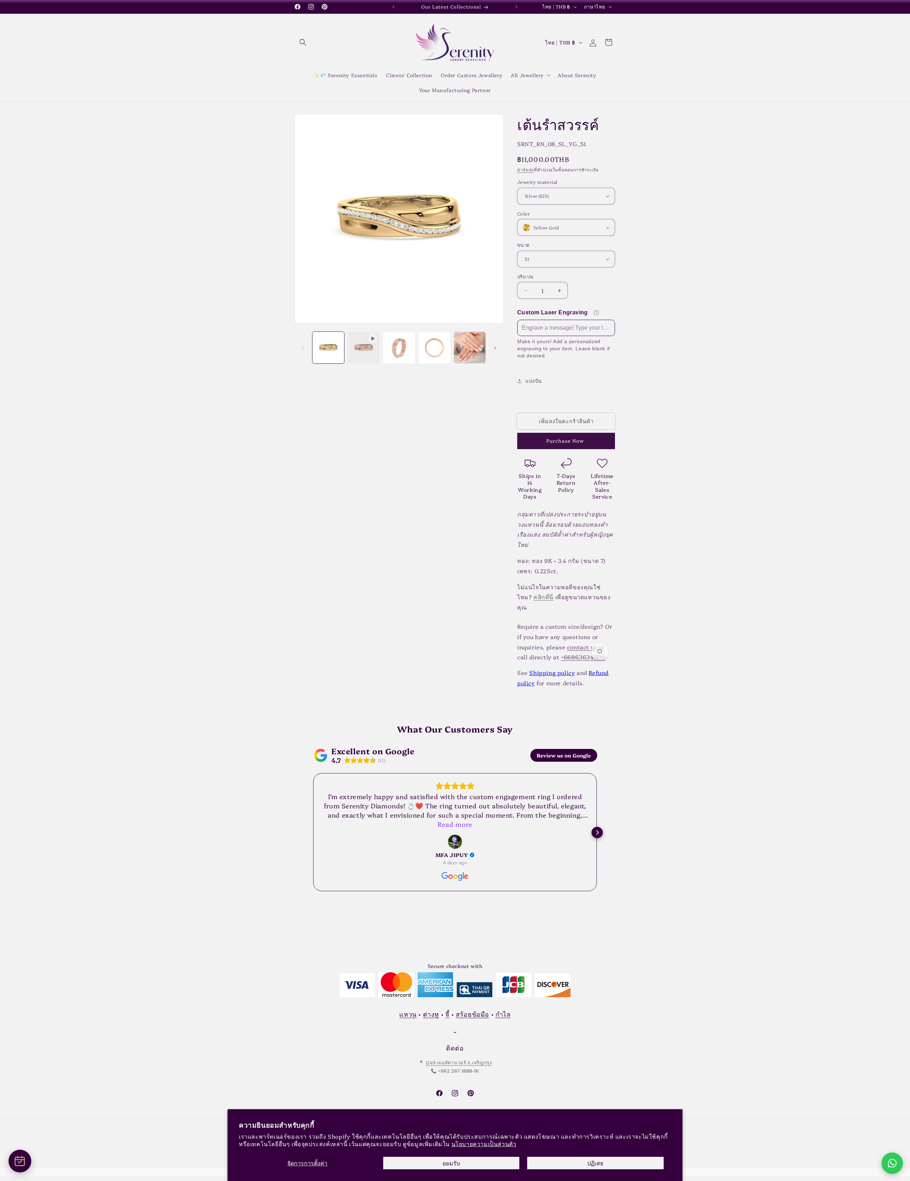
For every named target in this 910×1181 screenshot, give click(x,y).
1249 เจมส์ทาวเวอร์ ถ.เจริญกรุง (458, 1062)
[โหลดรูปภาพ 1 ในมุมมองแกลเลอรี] (328, 347)
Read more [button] (455, 824)
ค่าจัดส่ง (525, 169)
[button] (303, 42)
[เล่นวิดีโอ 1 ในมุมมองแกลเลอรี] (363, 347)
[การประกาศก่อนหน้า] (393, 7)
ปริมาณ (525, 276)
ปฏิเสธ (595, 1163)
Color (523, 213)
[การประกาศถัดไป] (516, 7)
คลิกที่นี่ (543, 597)
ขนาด (523, 244)
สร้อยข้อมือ (472, 1014)
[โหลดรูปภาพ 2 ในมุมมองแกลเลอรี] (399, 347)
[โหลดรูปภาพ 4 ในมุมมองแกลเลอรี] (470, 347)
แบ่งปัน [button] (533, 380)
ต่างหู (431, 1014)
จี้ (447, 1014)
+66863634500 (583, 657)
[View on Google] (455, 842)
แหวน (407, 1014)
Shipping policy (552, 672)
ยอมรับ (451, 1163)
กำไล (503, 1014)
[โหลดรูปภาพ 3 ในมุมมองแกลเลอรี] (434, 347)
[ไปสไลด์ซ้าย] (303, 348)
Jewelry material (537, 182)
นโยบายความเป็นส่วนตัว (483, 1144)
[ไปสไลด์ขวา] (495, 348)
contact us (582, 647)
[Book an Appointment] (20, 1161)
